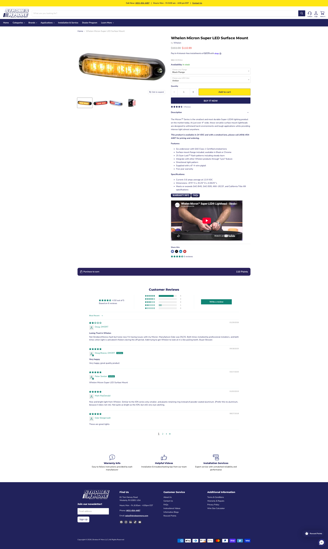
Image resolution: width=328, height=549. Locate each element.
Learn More (106, 22)
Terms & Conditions (215, 497)
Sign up (83, 519)
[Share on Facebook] (172, 251)
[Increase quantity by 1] (193, 92)
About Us (167, 497)
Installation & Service (68, 22)
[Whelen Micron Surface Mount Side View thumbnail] (132, 103)
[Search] (301, 13)
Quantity (174, 86)
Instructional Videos (171, 508)
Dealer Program (89, 22)
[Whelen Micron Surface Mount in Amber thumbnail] (84, 103)
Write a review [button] (216, 301)
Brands (32, 22)
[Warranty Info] (112, 462)
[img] (95, 323)
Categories (18, 22)
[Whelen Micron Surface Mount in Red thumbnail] (100, 103)
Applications (47, 22)
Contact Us (197, 3)
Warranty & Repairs (215, 501)
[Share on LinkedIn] (180, 251)
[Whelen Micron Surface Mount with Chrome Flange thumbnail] (116, 103)
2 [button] (162, 434)
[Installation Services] (216, 462)
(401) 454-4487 (142, 3)
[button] (177, 256)
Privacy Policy (213, 504)
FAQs (165, 504)
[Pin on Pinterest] (184, 251)
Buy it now (211, 100)
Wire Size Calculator (216, 508)
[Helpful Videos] (164, 462)
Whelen (177, 42)
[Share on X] (176, 251)
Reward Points (169, 515)
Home (6, 22)
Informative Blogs (171, 512)
